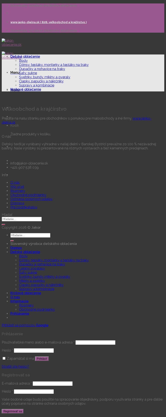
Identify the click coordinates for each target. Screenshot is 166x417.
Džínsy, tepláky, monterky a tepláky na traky (54, 65)
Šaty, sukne (28, 73)
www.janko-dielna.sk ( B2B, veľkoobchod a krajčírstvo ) (48, 22)
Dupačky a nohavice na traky (42, 69)
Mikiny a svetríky (32, 281)
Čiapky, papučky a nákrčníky (41, 81)
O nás (15, 183)
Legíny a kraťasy (32, 268)
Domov (16, 248)
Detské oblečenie (25, 56)
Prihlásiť (42, 358)
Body (23, 61)
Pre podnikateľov (23, 207)
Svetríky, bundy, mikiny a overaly (44, 77)
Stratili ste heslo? (15, 366)
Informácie (19, 301)
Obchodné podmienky (28, 195)
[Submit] (3, 224)
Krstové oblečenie (25, 89)
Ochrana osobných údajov (31, 199)
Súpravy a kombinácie (36, 85)
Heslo (7, 350)
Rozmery (17, 191)
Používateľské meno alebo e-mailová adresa (38, 342)
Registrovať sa (12, 411)
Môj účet (17, 187)
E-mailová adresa (17, 383)
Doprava (17, 203)
